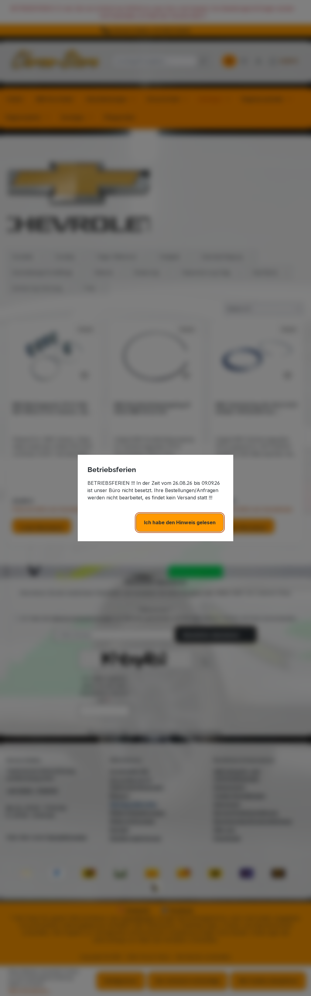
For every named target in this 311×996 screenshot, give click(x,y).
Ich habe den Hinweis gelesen (180, 522)
